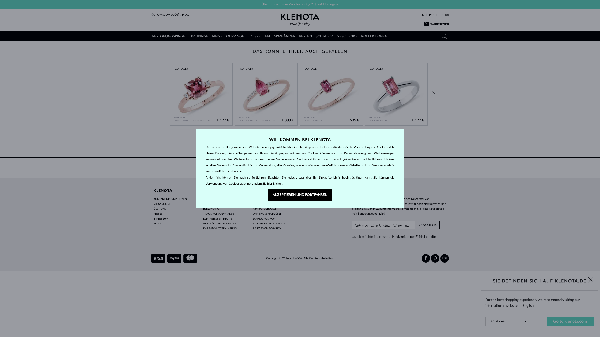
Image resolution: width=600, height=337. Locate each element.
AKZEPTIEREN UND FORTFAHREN (300, 195)
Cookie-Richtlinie (308, 159)
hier (269, 183)
